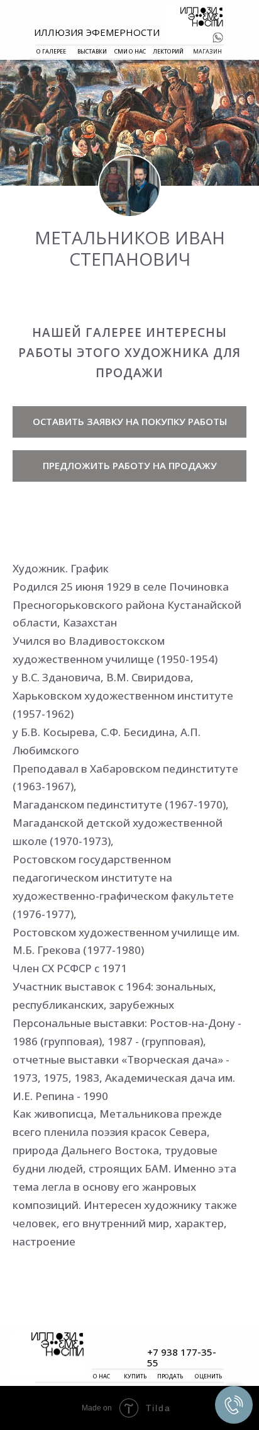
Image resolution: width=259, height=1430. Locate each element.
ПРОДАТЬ (170, 1376)
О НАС (101, 1376)
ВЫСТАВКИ (92, 51)
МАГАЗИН (207, 51)
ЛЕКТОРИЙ (168, 51)
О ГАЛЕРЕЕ (51, 51)
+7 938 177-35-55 (181, 1357)
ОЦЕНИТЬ (208, 1376)
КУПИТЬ (135, 1376)
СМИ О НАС (130, 51)
